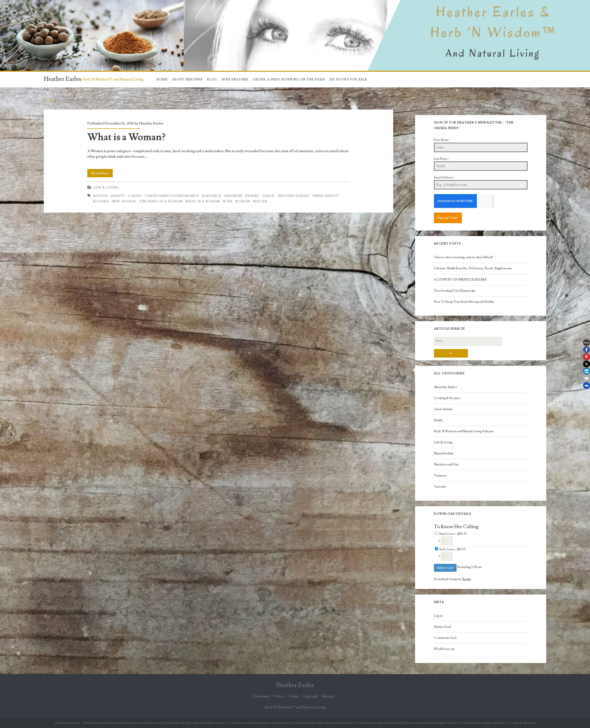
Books (466, 579)
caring (135, 196)
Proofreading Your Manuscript (454, 291)
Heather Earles (62, 79)
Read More (102, 174)
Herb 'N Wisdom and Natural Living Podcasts (464, 431)
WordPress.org (444, 649)
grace (268, 196)
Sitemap (328, 696)
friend (252, 196)
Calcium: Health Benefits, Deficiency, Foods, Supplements (473, 268)
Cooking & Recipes (447, 398)
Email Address (444, 177)
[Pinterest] (586, 356)
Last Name (441, 159)
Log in (438, 616)
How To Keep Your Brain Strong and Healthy (464, 302)
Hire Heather (234, 79)
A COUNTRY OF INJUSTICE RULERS (460, 279)
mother (101, 201)
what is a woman (203, 201)
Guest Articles (443, 409)
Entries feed (442, 627)
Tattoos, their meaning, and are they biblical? (463, 257)
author (100, 196)
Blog (212, 79)
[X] (586, 364)
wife (227, 201)
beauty (118, 196)
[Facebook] (586, 349)
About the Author (445, 387)
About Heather (187, 79)
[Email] (586, 378)
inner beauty (325, 196)
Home (162, 79)
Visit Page (8, 2)
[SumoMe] (586, 385)
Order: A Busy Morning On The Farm (289, 79)
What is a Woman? (126, 137)
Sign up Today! (447, 218)
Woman (242, 201)
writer (260, 201)
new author (124, 201)
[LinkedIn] (586, 371)
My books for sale (348, 79)
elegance (211, 196)
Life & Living (106, 187)
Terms (294, 696)
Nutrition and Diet (446, 464)
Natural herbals (444, 453)
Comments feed (445, 638)
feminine (233, 196)
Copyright (310, 696)
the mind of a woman (161, 201)
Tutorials (440, 486)
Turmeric (440, 475)
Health (438, 420)
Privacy (279, 696)
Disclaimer (261, 696)
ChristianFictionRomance (172, 196)
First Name (442, 140)
